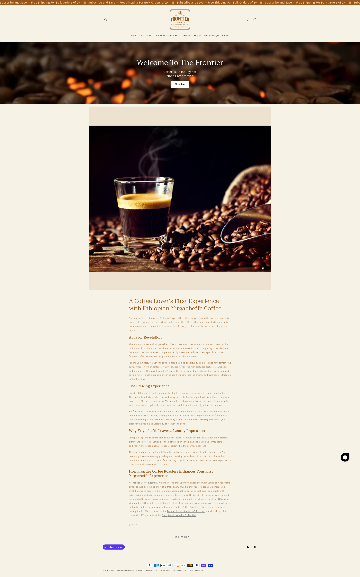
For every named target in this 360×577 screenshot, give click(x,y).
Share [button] (135, 524)
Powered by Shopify (136, 570)
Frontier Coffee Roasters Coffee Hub (186, 511)
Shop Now (180, 84)
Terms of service (179, 570)
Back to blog (182, 537)
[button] (106, 19)
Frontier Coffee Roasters (144, 483)
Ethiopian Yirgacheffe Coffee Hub (179, 515)
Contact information (196, 570)
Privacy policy (165, 570)
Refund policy (151, 570)
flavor (182, 367)
